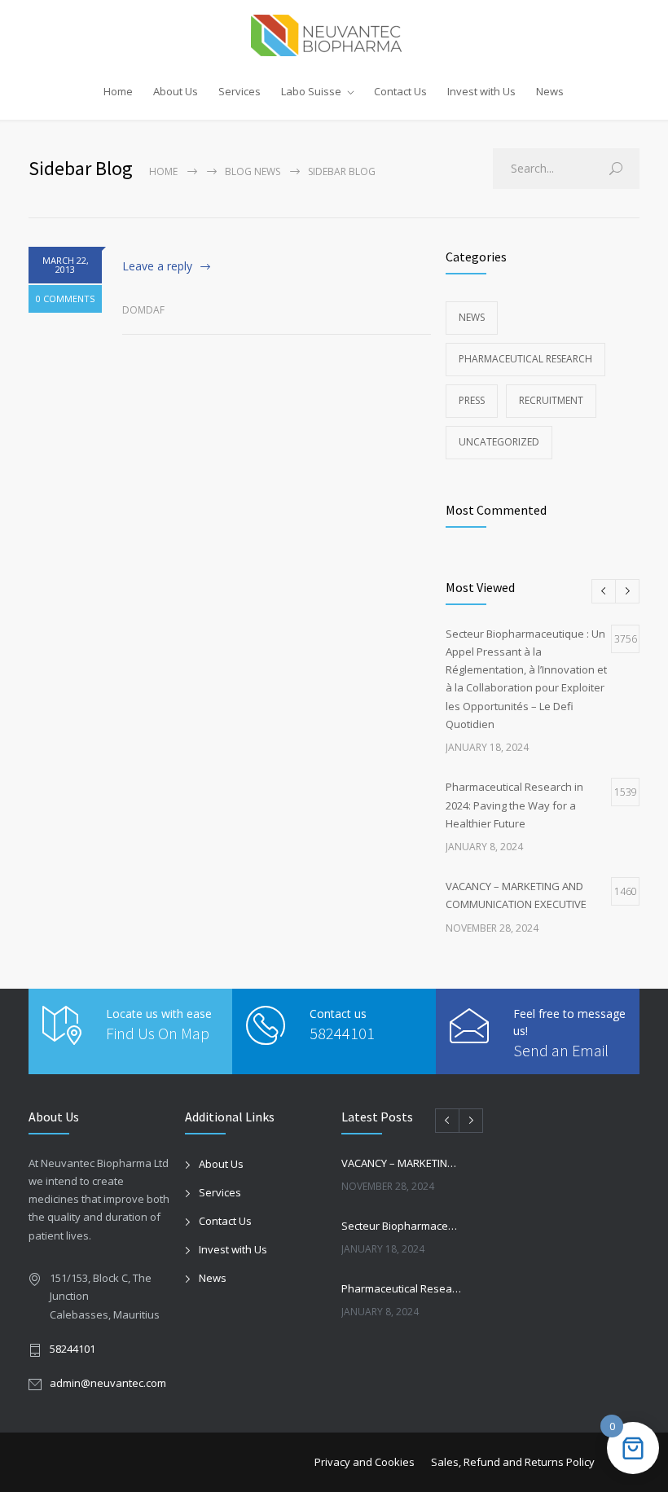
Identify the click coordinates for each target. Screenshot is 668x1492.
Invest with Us (481, 91)
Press (472, 400)
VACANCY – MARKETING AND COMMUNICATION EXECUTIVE (401, 1163)
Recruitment (551, 400)
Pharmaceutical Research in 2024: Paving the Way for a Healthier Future (401, 1288)
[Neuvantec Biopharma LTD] (334, 35)
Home (118, 91)
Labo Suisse (311, 91)
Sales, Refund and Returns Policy (513, 1462)
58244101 (342, 1033)
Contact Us (400, 91)
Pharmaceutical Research (525, 359)
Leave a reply (157, 266)
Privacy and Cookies (364, 1462)
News (550, 91)
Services (239, 91)
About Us (175, 91)
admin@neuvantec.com (108, 1383)
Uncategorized (499, 442)
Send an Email (561, 1050)
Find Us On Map (157, 1033)
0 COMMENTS (65, 298)
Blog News (252, 171)
